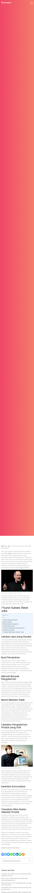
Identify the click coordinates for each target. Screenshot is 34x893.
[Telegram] (14, 852)
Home (5, 546)
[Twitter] (5, 852)
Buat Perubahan (7, 622)
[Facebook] (2, 852)
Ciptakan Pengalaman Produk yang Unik (14, 628)
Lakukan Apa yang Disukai (10, 620)
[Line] (20, 852)
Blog (9, 546)
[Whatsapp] (11, 852)
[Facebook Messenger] (8, 852)
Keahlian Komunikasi (8, 630)
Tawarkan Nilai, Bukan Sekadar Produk (13, 632)
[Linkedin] (17, 852)
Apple (10, 553)
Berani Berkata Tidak (8, 626)
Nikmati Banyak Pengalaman (11, 624)
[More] (23, 852)
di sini (8, 844)
